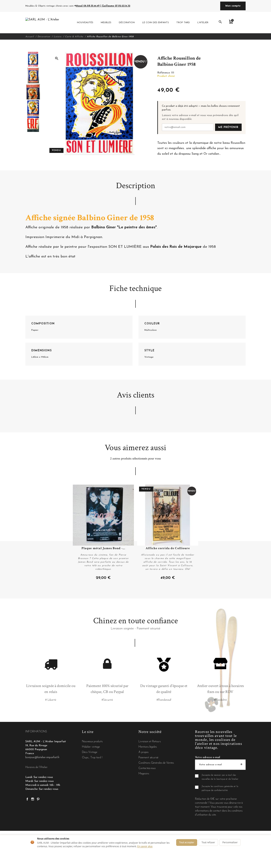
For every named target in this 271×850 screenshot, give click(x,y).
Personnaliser (230, 842)
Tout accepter (186, 842)
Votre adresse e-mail (207, 757)
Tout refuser (208, 842)
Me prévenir (228, 127)
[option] (32, 59)
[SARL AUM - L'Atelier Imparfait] (42, 22)
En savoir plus (145, 846)
